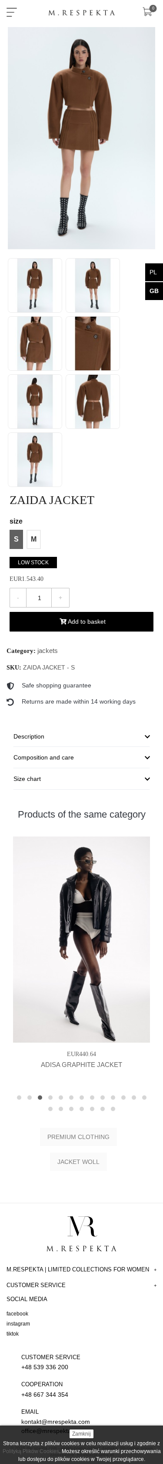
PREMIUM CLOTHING (78, 1136)
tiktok (13, 1334)
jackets (47, 650)
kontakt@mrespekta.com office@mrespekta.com (55, 1422)
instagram (18, 1324)
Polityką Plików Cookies (31, 1451)
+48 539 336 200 (50, 1362)
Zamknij (81, 1434)
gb (154, 290)
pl (153, 272)
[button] (19, 1097)
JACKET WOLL (78, 1161)
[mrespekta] (81, 10)
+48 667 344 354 (44, 1389)
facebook (17, 1314)
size (16, 521)
